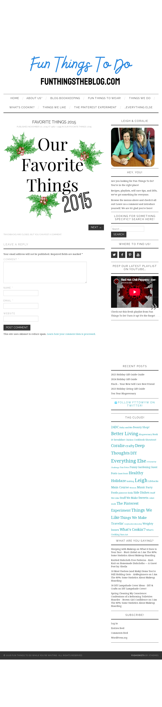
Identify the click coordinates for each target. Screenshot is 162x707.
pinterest (122, 493)
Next (96, 227)
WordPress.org (119, 637)
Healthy (136, 473)
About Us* (34, 98)
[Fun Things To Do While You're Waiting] (81, 72)
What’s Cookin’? (22, 107)
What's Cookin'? (133, 529)
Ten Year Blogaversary (123, 393)
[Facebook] (122, 255)
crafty (129, 446)
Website (9, 313)
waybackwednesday (133, 524)
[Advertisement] (81, 24)
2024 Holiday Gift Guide (124, 379)
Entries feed (117, 628)
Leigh (141, 480)
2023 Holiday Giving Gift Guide (128, 389)
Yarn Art (124, 534)
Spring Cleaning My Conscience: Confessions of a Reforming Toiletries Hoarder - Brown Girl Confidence (131, 596)
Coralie (118, 445)
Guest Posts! (123, 473)
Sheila (130, 493)
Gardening (144, 467)
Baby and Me (125, 427)
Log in (114, 623)
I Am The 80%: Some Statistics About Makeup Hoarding (134, 577)
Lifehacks (153, 481)
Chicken (129, 440)
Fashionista (138, 655)
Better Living (124, 433)
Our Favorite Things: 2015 (77, 126)
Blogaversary (145, 434)
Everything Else (128, 461)
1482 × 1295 (56, 126)
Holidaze (118, 481)
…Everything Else (139, 107)
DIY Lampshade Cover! (134, 588)
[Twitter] (114, 255)
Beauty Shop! (141, 427)
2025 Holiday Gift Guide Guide (127, 374)
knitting (130, 481)
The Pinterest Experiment (95, 107)
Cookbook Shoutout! (145, 439)
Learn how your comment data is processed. (71, 334)
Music (141, 487)
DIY (133, 453)
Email (8, 300)
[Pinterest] (130, 255)
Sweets (143, 497)
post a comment (52, 234)
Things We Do (140, 98)
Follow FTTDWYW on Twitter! (136, 404)
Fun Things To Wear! (104, 98)
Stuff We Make (129, 497)
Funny (133, 467)
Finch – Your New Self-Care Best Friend (133, 384)
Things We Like (54, 107)
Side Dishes (142, 492)
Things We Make (133, 518)
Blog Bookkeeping (65, 98)
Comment (11, 259)
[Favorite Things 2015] (54, 175)
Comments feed (119, 633)
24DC (115, 427)
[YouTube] (138, 255)
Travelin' (117, 523)
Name (8, 288)
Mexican (133, 488)
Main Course (120, 487)
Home (14, 98)
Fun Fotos (124, 467)
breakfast (119, 439)
